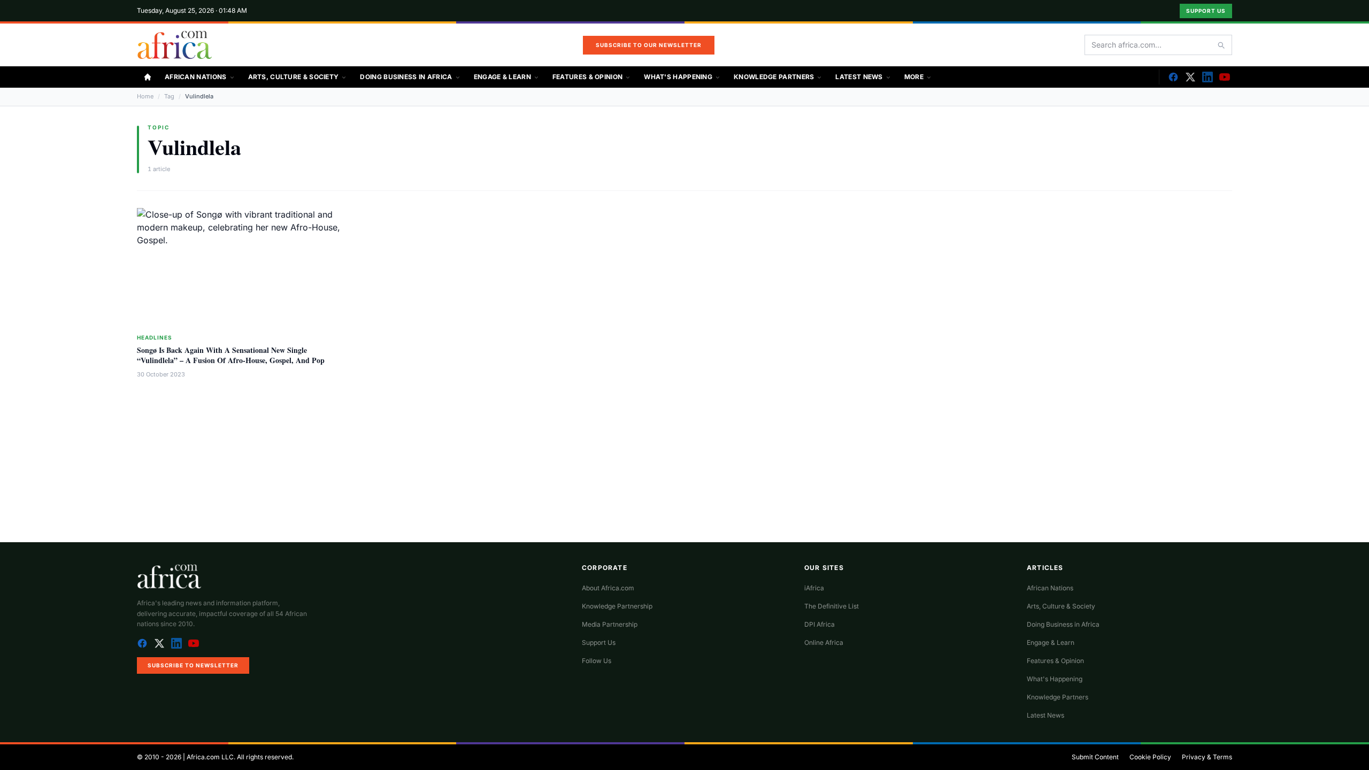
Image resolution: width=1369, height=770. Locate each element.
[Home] (147, 77)
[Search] (1221, 44)
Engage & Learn (502, 77)
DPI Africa (819, 624)
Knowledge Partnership (617, 606)
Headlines (154, 337)
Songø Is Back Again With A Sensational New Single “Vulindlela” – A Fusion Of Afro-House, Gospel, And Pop (231, 355)
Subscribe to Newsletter (193, 665)
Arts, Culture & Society (293, 77)
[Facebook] (1173, 77)
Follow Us (596, 661)
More (914, 77)
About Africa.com (608, 588)
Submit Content (1095, 757)
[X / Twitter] (159, 643)
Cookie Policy (1150, 757)
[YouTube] (1224, 77)
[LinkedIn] (1207, 77)
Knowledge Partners (774, 77)
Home (145, 96)
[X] (1190, 77)
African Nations (196, 77)
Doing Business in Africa (406, 77)
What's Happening (678, 77)
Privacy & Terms (1207, 757)
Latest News (858, 77)
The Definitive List (831, 606)
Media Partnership (609, 624)
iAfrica (814, 588)
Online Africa (823, 642)
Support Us (1206, 10)
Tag (169, 96)
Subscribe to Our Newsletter (649, 45)
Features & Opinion (587, 77)
